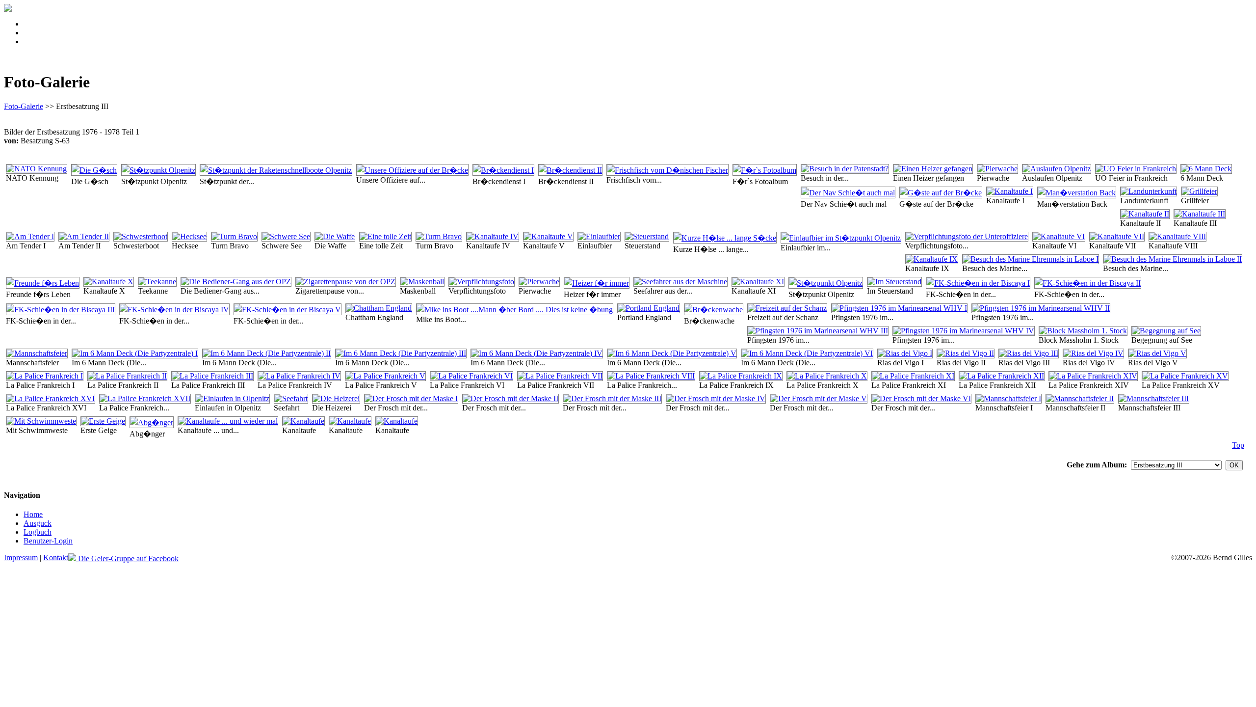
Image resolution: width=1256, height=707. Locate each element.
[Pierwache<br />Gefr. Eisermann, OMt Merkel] (997, 168)
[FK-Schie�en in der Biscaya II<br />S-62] (1087, 283)
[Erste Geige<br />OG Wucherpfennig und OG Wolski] (103, 421)
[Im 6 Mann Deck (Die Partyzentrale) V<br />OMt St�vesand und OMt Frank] (672, 353)
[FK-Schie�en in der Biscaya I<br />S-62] (978, 283)
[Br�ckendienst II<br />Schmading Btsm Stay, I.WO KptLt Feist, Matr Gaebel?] (570, 170)
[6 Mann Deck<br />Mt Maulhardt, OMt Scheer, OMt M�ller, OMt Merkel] (1206, 168)
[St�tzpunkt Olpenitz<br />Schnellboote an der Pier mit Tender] (825, 283)
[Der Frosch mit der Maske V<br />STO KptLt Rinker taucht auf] (818, 398)
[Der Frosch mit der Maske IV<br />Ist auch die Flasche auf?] (716, 398)
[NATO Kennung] (36, 168)
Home (33, 514)
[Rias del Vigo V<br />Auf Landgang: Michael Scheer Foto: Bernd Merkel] (1157, 353)
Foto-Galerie (23, 106)
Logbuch (38, 532)
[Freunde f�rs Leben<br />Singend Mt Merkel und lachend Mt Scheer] (42, 283)
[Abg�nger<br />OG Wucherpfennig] (152, 422)
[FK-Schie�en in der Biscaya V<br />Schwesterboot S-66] (287, 309)
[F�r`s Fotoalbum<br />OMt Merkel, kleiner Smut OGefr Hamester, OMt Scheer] (765, 170)
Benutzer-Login (48, 541)
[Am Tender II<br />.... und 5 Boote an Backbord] (83, 236)
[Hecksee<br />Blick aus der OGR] (189, 236)
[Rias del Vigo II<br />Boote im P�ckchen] (965, 353)
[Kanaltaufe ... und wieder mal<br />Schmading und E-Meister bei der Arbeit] (228, 421)
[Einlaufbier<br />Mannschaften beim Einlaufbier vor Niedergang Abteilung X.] (599, 236)
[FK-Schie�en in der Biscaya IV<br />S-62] (174, 309)
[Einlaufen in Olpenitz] (232, 398)
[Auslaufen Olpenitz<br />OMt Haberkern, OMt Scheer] (1056, 168)
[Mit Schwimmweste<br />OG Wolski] (41, 421)
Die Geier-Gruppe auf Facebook (127, 558)
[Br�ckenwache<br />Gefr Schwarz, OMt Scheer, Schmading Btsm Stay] (713, 309)
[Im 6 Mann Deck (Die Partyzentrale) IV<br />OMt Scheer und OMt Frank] (537, 353)
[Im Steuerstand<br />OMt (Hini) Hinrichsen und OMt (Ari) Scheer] (894, 281)
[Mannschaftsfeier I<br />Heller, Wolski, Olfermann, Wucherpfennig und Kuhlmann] (1008, 398)
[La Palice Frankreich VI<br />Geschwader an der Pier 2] (471, 376)
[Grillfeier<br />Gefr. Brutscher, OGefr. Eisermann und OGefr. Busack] (1199, 191)
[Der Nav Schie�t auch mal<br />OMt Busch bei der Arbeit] (848, 193)
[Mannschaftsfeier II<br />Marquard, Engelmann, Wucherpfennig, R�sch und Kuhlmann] (1080, 398)
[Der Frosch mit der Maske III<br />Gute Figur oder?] (612, 398)
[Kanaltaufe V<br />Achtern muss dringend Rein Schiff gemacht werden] (548, 236)
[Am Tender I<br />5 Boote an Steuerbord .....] (30, 236)
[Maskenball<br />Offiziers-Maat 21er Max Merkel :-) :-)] (422, 281)
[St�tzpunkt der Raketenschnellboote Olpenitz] (276, 170)
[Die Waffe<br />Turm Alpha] (334, 236)
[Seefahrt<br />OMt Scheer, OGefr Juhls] (291, 398)
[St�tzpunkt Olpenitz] (158, 170)
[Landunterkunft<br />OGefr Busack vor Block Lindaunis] (1148, 191)
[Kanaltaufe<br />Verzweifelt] (350, 421)
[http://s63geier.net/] (8, 9)
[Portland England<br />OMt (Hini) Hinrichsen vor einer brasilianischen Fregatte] (648, 308)
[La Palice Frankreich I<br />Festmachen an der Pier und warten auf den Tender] (44, 376)
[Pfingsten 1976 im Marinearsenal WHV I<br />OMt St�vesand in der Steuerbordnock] (899, 308)
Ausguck (38, 523)
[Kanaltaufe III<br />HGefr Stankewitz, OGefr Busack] (1200, 214)
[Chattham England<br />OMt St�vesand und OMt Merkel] (378, 308)
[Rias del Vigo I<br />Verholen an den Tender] (905, 353)
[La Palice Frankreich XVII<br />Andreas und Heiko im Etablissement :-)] (145, 398)
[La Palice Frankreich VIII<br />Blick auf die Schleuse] (651, 376)
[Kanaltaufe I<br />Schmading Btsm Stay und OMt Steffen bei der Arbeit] (1009, 191)
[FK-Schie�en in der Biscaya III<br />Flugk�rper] (60, 309)
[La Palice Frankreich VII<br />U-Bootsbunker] (560, 376)
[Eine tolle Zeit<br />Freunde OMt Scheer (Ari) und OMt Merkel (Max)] (385, 236)
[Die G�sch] (94, 170)
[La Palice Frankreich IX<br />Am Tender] (741, 376)
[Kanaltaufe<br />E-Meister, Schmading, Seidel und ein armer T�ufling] (303, 421)
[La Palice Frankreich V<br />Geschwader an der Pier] (385, 376)
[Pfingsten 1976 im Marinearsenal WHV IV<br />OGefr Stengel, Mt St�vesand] (963, 330)
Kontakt (55, 557)
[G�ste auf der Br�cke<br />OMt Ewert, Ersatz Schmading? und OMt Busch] (940, 193)
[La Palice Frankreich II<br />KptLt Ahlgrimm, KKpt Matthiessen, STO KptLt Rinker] (127, 376)
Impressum (21, 557)
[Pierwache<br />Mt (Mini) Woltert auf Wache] (539, 281)
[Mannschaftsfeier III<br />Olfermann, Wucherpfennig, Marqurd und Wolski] (1153, 398)
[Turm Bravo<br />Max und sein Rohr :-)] (439, 236)
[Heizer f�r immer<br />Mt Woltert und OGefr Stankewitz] (596, 283)
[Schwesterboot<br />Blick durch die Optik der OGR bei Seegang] (140, 236)
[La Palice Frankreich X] (826, 376)
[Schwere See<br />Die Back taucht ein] (286, 236)
